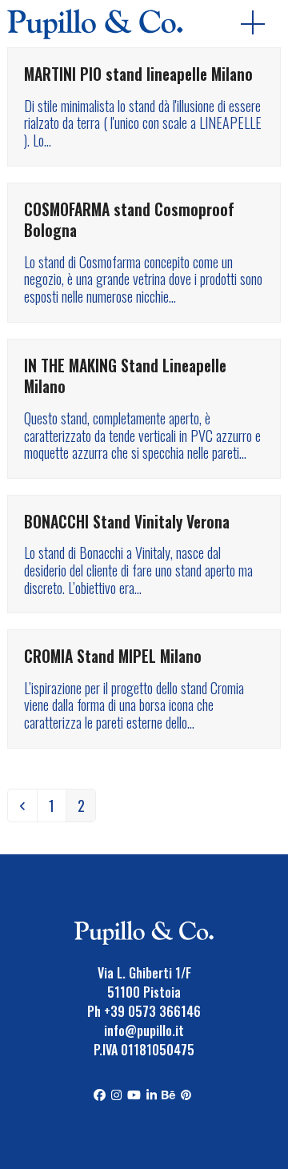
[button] (261, 24)
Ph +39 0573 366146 (144, 1011)
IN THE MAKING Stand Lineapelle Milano (125, 376)
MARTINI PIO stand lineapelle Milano (138, 74)
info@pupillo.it (144, 1030)
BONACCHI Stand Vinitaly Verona (127, 521)
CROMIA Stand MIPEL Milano (113, 656)
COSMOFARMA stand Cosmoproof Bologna (129, 220)
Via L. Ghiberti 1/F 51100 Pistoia (144, 982)
